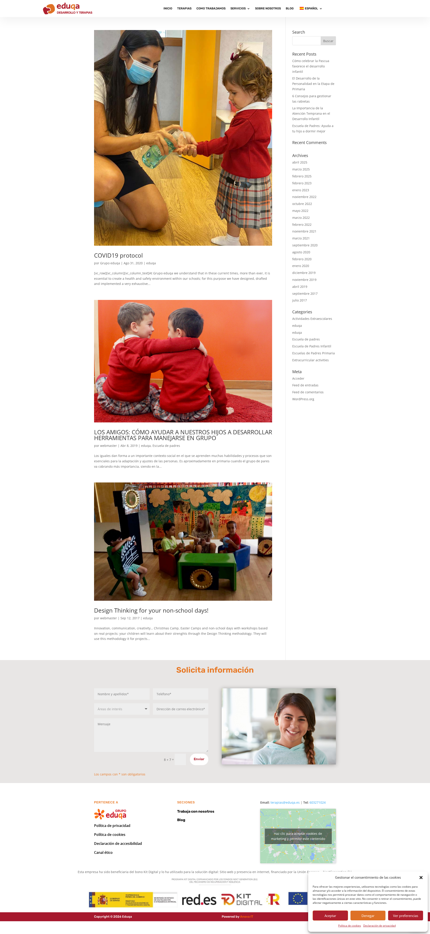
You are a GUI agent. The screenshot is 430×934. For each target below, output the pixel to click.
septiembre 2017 (305, 293)
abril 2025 (299, 162)
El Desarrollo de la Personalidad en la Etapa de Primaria (313, 83)
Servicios (238, 8)
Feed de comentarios (308, 392)
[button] (421, 877)
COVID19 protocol (118, 255)
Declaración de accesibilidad (118, 843)
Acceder (298, 378)
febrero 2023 (302, 183)
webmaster (108, 445)
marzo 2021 (301, 238)
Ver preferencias (405, 915)
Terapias (184, 8)
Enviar (199, 759)
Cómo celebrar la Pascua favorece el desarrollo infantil (310, 66)
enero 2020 (300, 266)
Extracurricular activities (310, 360)
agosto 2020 (301, 252)
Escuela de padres (166, 445)
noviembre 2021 (304, 231)
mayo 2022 (300, 211)
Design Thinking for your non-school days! (151, 610)
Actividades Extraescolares (312, 318)
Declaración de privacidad (379, 926)
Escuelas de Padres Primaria (313, 353)
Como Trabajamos (211, 8)
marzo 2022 (301, 217)
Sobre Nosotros (268, 8)
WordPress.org (303, 399)
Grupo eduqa (110, 263)
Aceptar (330, 915)
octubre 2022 (302, 204)
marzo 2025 (301, 169)
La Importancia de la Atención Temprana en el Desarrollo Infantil (311, 113)
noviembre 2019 (304, 280)
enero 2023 (300, 190)
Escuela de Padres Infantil (311, 346)
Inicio (167, 8)
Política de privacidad (112, 825)
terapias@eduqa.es (285, 802)
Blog (290, 8)
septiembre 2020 (305, 245)
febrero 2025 (302, 176)
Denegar (367, 915)
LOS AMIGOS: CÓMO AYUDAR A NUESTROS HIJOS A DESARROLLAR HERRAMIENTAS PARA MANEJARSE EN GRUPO (183, 435)
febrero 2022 (302, 224)
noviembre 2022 (304, 197)
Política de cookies (349, 926)
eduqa (151, 263)
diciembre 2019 (304, 273)
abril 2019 (299, 286)
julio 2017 (299, 300)
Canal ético (103, 852)
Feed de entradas (305, 385)
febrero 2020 (302, 259)
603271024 (318, 802)
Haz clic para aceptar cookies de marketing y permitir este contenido (298, 836)
